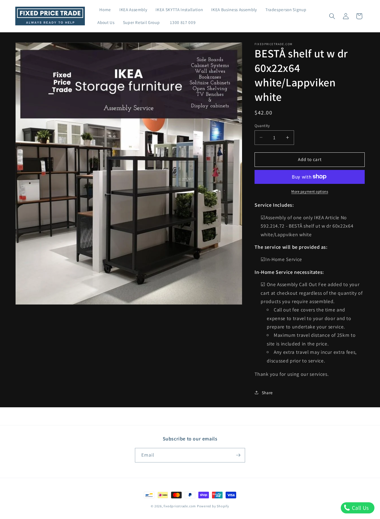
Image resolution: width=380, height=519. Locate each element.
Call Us (360, 507)
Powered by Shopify (213, 506)
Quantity (262, 125)
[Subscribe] (238, 455)
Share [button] (267, 392)
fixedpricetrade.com (180, 506)
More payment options (309, 191)
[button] (332, 16)
